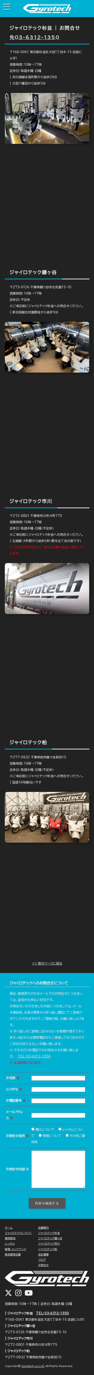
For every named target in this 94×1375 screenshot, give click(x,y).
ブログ (42, 1259)
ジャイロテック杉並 (49, 1233)
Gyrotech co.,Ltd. (33, 1366)
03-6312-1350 (37, 37)
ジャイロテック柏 (47, 1249)
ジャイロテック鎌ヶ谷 (50, 1238)
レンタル (10, 1243)
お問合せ (43, 1265)
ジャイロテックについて (18, 1233)
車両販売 (10, 1238)
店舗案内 (43, 1227)
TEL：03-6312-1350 (34, 1056)
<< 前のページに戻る (47, 963)
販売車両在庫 (13, 1254)
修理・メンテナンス (15, 1249)
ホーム (9, 1227)
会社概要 (43, 1254)
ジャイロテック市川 (49, 1243)
